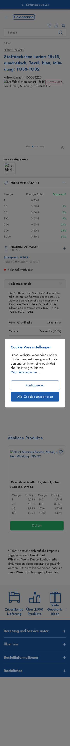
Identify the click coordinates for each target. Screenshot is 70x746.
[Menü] (6, 16)
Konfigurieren (35, 385)
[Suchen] (60, 32)
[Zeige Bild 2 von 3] (35, 146)
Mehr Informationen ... (26, 372)
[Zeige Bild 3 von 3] (37, 146)
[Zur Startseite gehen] (23, 17)
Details (37, 525)
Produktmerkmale (20, 284)
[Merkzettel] (48, 25)
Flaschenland (14, 50)
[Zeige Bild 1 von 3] (32, 146)
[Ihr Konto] (55, 25)
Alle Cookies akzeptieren (35, 397)
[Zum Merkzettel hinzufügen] (61, 452)
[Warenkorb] (62, 25)
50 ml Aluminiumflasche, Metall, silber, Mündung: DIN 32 (35, 485)
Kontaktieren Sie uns (37, 5)
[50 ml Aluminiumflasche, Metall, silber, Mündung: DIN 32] (37, 463)
